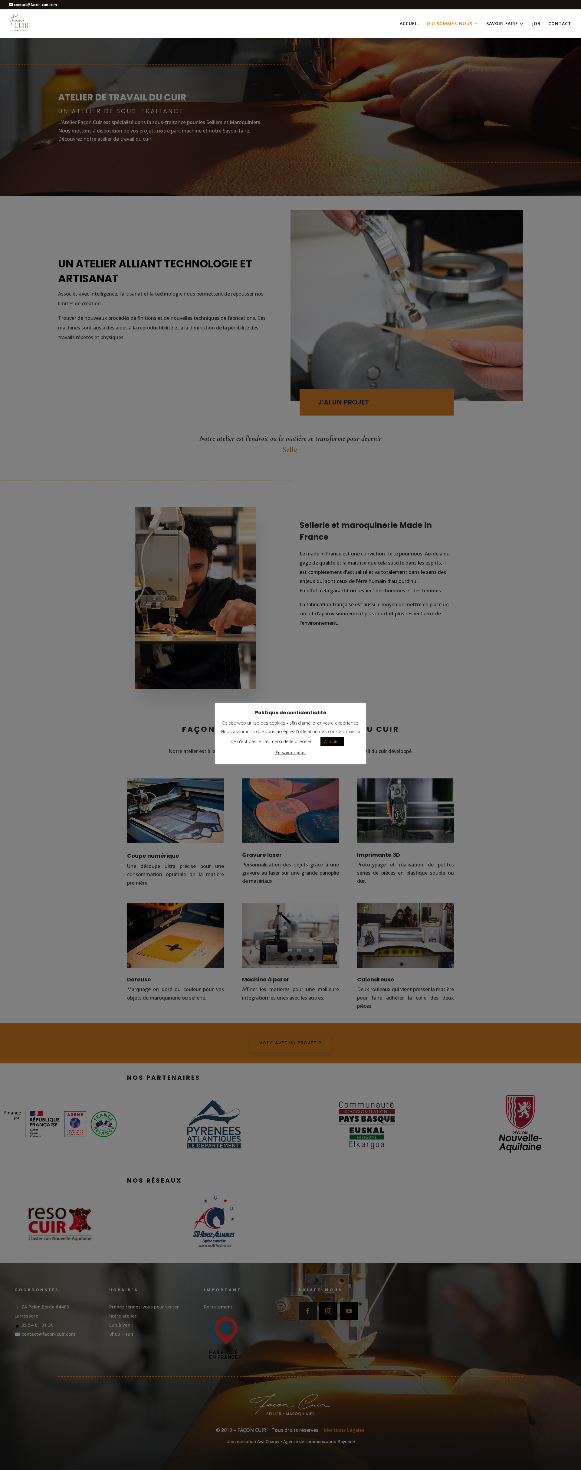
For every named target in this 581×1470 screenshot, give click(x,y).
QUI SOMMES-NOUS (449, 23)
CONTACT (559, 23)
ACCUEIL (409, 23)
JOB (536, 23)
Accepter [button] (332, 741)
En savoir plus (290, 752)
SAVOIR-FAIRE (502, 23)
